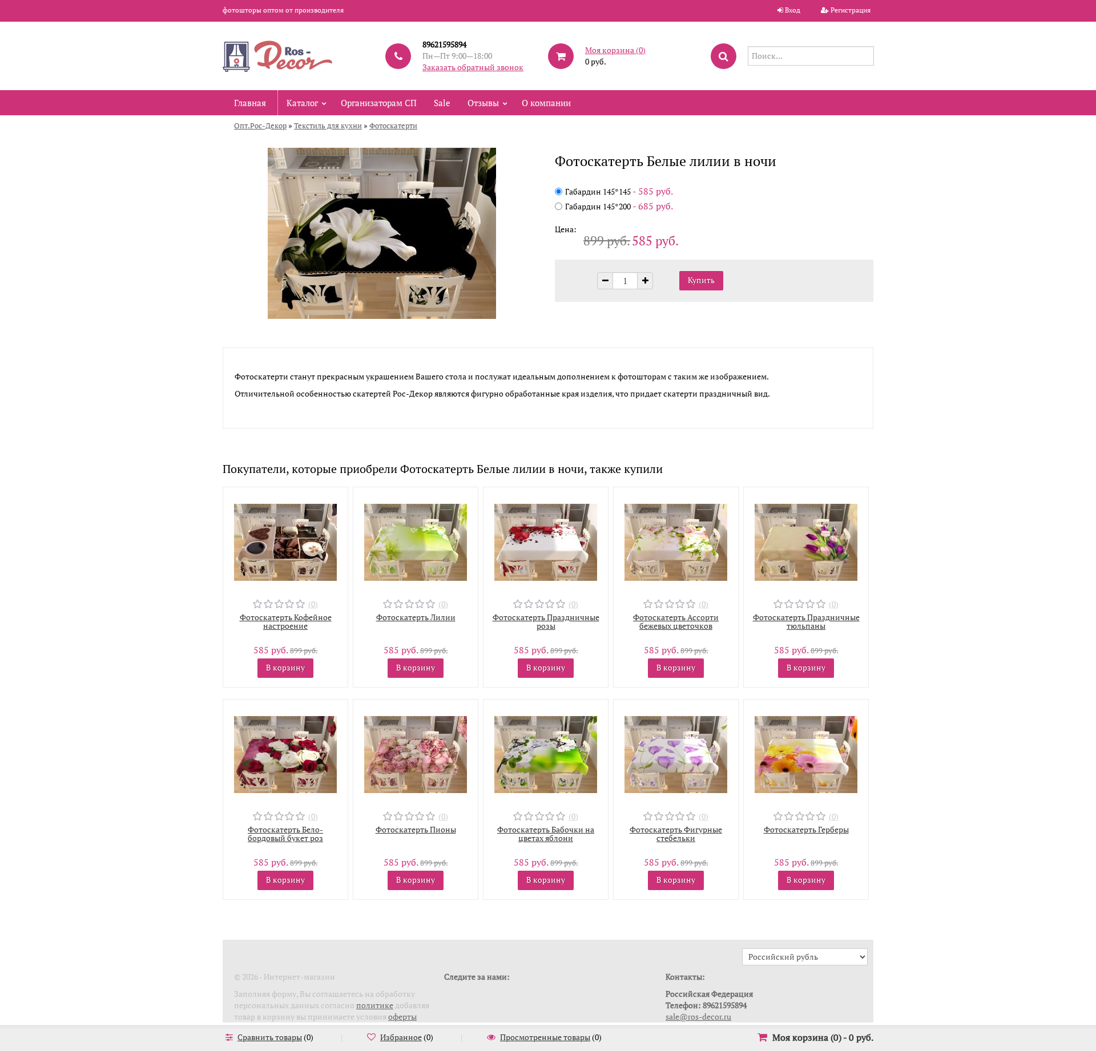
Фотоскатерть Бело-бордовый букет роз (285, 833)
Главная (250, 102)
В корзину (285, 667)
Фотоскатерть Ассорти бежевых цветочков (676, 621)
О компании (546, 102)
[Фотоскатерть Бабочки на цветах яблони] (545, 753)
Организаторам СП (379, 102)
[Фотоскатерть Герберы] (806, 753)
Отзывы (483, 102)
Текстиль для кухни (328, 125)
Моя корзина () (615, 50)
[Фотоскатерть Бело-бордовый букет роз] (285, 753)
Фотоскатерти (393, 125)
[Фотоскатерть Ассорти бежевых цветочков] (675, 541)
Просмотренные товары (545, 1037)
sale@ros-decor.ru (698, 1016)
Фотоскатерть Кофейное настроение (286, 621)
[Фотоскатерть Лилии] (415, 541)
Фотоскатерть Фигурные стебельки (676, 833)
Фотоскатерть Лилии (416, 617)
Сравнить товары (269, 1037)
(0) (313, 604)
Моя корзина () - (822, 1037)
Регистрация (851, 10)
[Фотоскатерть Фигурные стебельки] (675, 753)
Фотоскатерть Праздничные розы (546, 621)
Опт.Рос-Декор (260, 125)
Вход (792, 10)
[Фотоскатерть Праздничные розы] (545, 541)
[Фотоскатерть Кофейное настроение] (285, 541)
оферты (402, 1016)
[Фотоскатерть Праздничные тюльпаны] (806, 541)
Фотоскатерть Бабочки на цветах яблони (545, 833)
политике (374, 1005)
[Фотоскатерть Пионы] (415, 753)
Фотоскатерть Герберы (806, 829)
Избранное (401, 1037)
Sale (442, 102)
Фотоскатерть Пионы (416, 829)
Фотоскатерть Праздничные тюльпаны (806, 621)
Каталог (302, 102)
